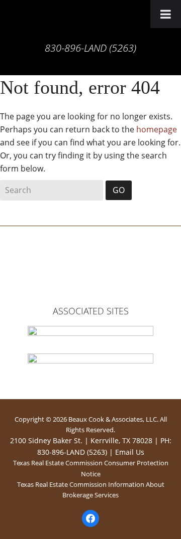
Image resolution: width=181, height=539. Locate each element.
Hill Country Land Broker (90, 22)
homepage (156, 129)
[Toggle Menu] (165, 14)
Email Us (129, 452)
